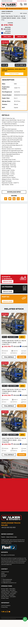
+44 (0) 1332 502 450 (22, 1)
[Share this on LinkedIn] (14, 198)
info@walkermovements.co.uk (9, 582)
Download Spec (14, 192)
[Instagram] (7, 611)
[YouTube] (9, 611)
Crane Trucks (5, 13)
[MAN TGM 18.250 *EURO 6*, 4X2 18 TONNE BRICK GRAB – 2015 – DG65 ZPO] (14, 323)
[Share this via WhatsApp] (18, 198)
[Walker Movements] (9, 4)
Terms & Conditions (5, 605)
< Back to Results (7, 11)
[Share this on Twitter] (9, 198)
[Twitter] (3, 611)
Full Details (9, 357)
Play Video (20, 65)
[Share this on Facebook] (5, 198)
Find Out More (14, 73)
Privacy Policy (4, 607)
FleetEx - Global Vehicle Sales (9, 537)
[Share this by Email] (22, 198)
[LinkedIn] (5, 611)
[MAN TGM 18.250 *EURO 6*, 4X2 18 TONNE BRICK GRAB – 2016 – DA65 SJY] (14, 372)
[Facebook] (1, 611)
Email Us (20, 36)
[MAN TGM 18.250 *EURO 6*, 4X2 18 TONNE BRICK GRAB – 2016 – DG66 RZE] (14, 421)
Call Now (7, 36)
